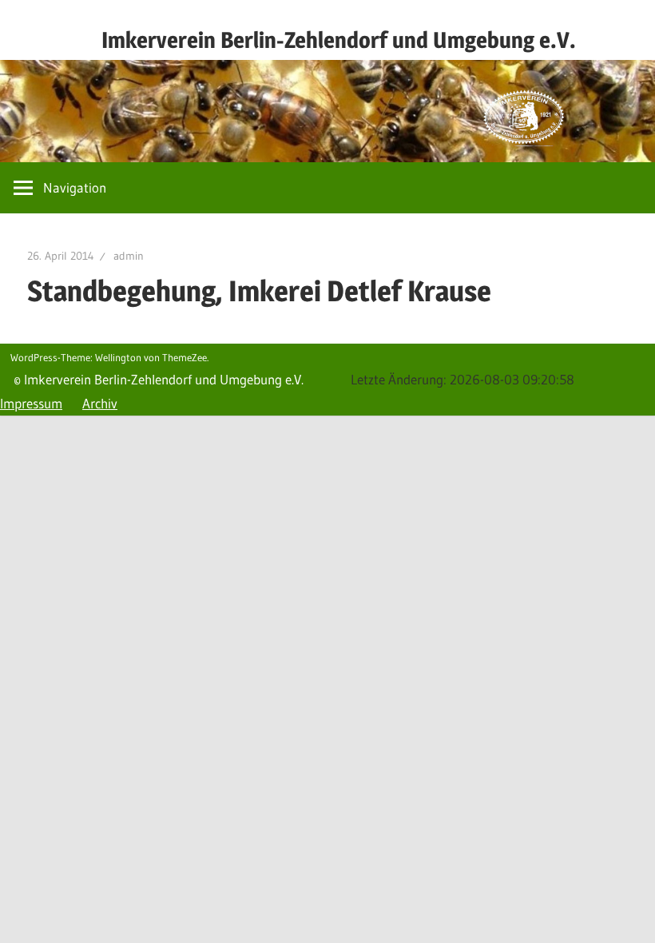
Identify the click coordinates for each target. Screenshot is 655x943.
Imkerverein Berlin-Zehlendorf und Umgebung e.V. (338, 40)
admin (128, 256)
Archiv (99, 403)
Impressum (31, 403)
